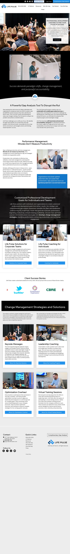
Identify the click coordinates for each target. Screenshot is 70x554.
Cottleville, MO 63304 (9, 438)
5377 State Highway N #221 (11, 437)
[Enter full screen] (61, 80)
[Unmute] (11, 80)
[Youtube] (32, 1)
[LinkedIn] (25, 1)
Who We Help (29, 442)
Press (27, 448)
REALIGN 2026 (29, 437)
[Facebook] (27, 1)
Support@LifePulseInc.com (10, 441)
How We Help (29, 446)
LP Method (28, 439)
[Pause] (8, 80)
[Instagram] (30, 1)
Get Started (29, 444)
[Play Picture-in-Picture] (59, 80)
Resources (28, 441)
